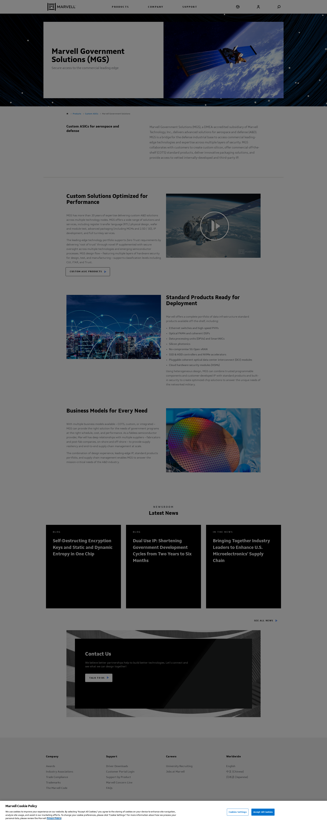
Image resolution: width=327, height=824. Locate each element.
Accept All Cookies (263, 812)
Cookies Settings (238, 812)
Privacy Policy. (54, 818)
